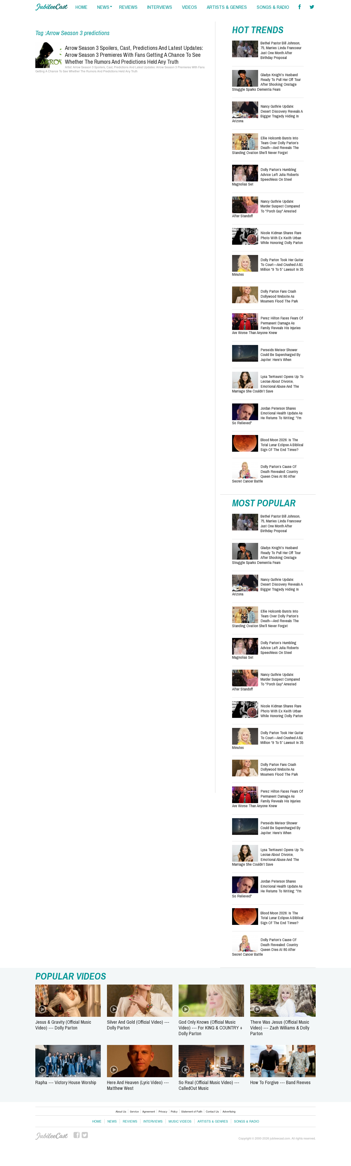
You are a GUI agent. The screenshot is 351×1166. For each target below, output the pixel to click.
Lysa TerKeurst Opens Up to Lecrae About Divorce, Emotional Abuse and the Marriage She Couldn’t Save (267, 384)
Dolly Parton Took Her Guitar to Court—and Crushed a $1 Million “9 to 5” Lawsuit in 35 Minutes (267, 267)
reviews (128, 7)
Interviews (153, 1121)
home (81, 7)
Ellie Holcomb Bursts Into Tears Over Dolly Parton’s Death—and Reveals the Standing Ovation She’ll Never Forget (265, 145)
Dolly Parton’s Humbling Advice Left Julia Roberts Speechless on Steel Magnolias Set (265, 177)
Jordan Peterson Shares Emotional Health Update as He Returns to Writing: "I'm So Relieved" (267, 415)
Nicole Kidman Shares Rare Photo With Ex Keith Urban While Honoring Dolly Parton (282, 237)
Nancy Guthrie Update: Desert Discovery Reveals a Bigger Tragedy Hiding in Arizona (267, 113)
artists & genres (227, 7)
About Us (121, 1111)
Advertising (229, 1111)
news (103, 7)
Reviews (130, 1121)
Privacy (163, 1111)
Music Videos (180, 1121)
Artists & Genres (212, 1121)
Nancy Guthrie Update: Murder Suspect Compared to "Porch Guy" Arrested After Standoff (266, 208)
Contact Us (212, 1111)
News (112, 1121)
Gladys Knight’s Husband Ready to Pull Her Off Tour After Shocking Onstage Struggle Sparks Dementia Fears (266, 82)
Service (134, 1111)
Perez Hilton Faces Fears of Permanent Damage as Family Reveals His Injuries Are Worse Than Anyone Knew (267, 325)
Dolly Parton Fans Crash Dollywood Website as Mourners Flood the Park (279, 296)
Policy (174, 1111)
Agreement (148, 1111)
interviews (159, 7)
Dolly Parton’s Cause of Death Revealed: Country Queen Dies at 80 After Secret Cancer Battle (265, 474)
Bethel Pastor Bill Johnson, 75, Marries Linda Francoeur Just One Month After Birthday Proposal (281, 50)
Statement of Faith (191, 1111)
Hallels (51, 7)
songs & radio (273, 7)
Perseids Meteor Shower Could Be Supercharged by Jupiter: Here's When (280, 354)
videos (189, 7)
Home (96, 1121)
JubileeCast (51, 1136)
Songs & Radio (246, 1121)
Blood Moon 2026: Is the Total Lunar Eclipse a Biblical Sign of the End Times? (282, 444)
